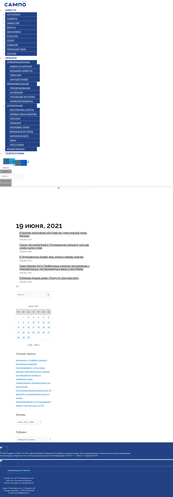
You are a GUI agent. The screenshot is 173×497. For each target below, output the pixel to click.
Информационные (18, 62)
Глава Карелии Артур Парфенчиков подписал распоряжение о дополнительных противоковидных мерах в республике (54, 267)
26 (43, 332)
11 (38, 322)
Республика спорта (22, 110)
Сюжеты (12, 18)
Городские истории (22, 97)
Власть (11, 27)
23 (28, 332)
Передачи (11, 58)
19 (44, 327)
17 (33, 327)
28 (18, 337)
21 (18, 332)
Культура (12, 36)
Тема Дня (15, 75)
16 (29, 327)
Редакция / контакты (14, 473)
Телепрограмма (14, 153)
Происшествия (16, 49)
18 (39, 327)
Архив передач (16, 149)
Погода (11, 53)
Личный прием (19, 79)
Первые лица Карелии (23, 114)
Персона (15, 118)
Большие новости (21, 70)
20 (48, 327)
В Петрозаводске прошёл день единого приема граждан (51, 257)
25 (38, 332)
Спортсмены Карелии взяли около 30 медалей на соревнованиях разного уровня (33, 394)
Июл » (37, 344)
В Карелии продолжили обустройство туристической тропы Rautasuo (53, 234)
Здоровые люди (20, 127)
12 (44, 322)
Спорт (11, 40)
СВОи (13, 140)
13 (49, 322)
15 (23, 327)
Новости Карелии (21, 66)
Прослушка (17, 144)
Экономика (14, 32)
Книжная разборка (21, 101)
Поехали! (15, 123)
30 (28, 337)
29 (23, 337)
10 (33, 322)
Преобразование (20, 88)
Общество (13, 23)
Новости (10, 10)
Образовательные (18, 84)
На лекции (16, 92)
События (12, 45)
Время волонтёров (21, 131)
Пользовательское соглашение (112, 456)
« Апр (29, 344)
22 (23, 332)
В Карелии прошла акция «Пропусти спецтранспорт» (49, 278)
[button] (6, 168)
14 (18, 327)
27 (49, 332)
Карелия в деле (19, 136)
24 (33, 332)
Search (6, 171)
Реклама (28, 473)
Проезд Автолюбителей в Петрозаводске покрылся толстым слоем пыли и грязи (54, 246)
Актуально (13, 14)
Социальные (15, 105)
